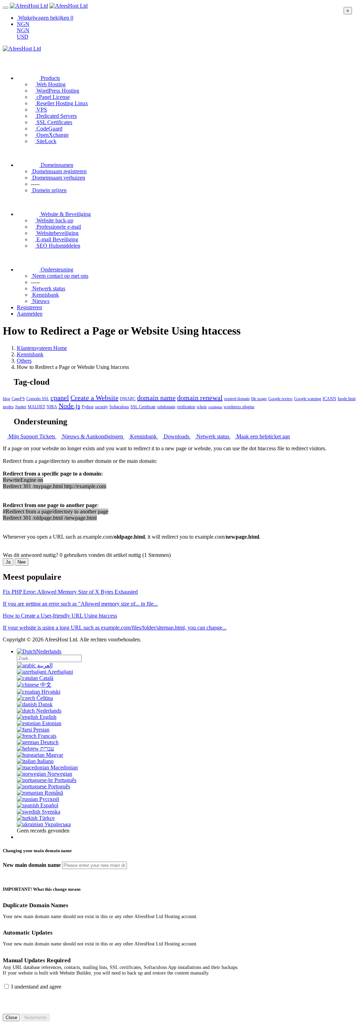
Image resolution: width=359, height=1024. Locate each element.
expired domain (237, 398)
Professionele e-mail (58, 227)
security (101, 406)
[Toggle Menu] (5, 8)
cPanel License (52, 97)
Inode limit (346, 398)
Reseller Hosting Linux (61, 103)
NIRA (52, 406)
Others (24, 361)
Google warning (307, 398)
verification (186, 406)
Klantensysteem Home (42, 348)
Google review (280, 398)
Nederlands (35, 1017)
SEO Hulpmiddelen (57, 246)
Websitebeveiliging (57, 233)
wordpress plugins (239, 406)
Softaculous (119, 406)
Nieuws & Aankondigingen (92, 436)
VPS (41, 110)
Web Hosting (50, 84)
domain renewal (200, 398)
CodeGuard (48, 129)
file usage (259, 398)
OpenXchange (52, 135)
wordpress (215, 407)
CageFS (18, 398)
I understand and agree (36, 987)
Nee (22, 562)
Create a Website (94, 398)
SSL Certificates (53, 122)
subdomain (166, 406)
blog (6, 398)
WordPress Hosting (57, 91)
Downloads (176, 436)
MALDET (36, 406)
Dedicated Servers (56, 116)
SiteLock (45, 141)
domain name (156, 398)
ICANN (329, 398)
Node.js (69, 406)
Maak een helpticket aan (262, 436)
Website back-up (54, 220)
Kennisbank (30, 354)
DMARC (128, 398)
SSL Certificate (143, 406)
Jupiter (20, 406)
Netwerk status (213, 436)
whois (202, 406)
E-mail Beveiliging (56, 239)
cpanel (59, 398)
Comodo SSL (37, 398)
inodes (8, 406)
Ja (8, 562)
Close (11, 1017)
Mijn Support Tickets (31, 436)
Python (88, 406)
